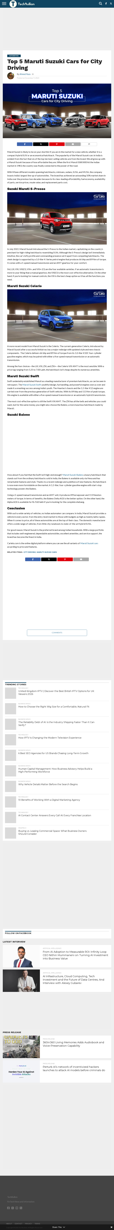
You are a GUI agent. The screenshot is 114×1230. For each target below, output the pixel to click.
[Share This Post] (41, 143)
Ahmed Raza (25, 74)
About (9, 1224)
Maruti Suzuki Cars (47, 552)
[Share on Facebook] (25, 143)
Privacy (28, 1224)
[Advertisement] (57, 28)
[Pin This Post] (57, 143)
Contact (18, 1224)
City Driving (29, 552)
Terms (37, 1224)
